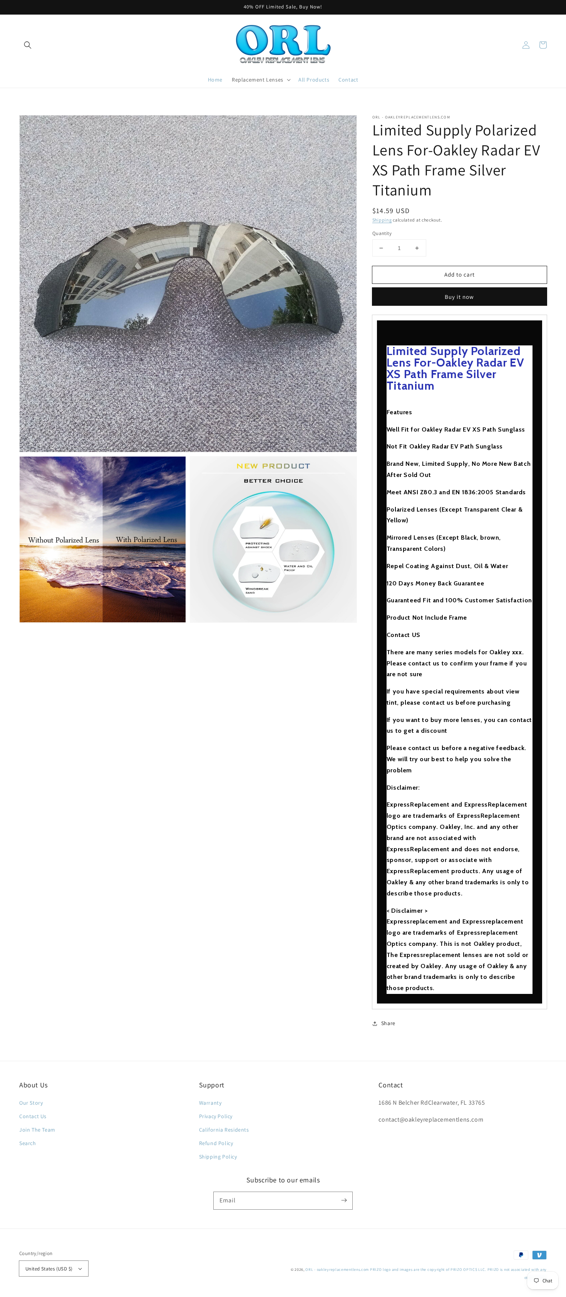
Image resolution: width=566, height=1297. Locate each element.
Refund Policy (216, 1143)
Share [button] (388, 1023)
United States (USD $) (48, 1268)
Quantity (382, 233)
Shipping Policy (218, 1156)
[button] (27, 45)
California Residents (224, 1129)
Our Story (31, 1102)
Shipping (382, 220)
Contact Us (33, 1116)
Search (27, 1143)
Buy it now (459, 296)
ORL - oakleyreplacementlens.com (337, 1269)
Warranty (210, 1102)
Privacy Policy (216, 1116)
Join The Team (37, 1129)
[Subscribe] (343, 1200)
